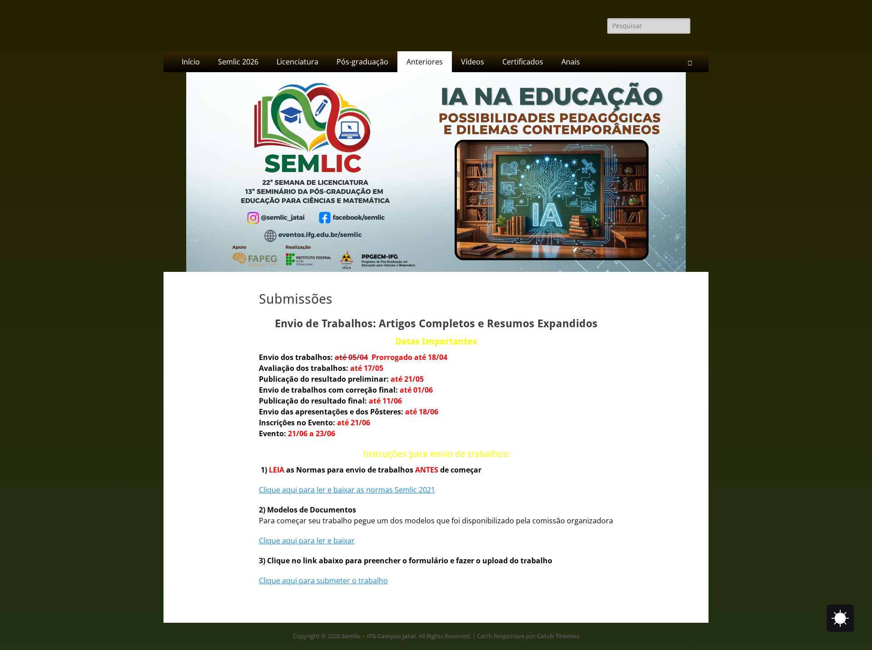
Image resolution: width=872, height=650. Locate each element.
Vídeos (472, 62)
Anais (570, 62)
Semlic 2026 (238, 62)
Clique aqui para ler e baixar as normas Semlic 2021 (347, 490)
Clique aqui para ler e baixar (307, 541)
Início (191, 62)
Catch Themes (558, 636)
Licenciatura (297, 62)
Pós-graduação (362, 62)
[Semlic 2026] (436, 269)
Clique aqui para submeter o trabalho (323, 581)
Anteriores (424, 62)
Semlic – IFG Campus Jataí (379, 636)
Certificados (522, 62)
